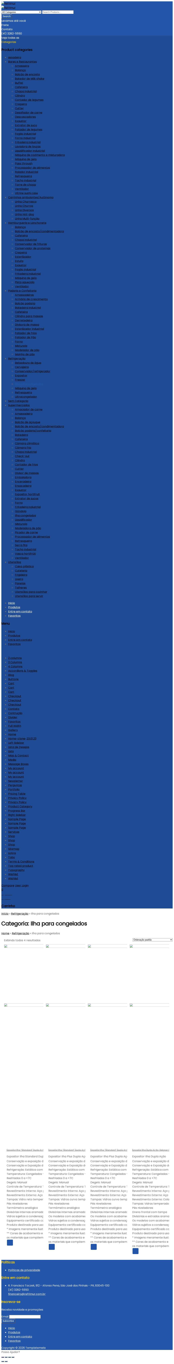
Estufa (19, 261)
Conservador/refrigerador (32, 371)
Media (12, 760)
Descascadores (25, 117)
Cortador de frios (26, 465)
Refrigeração (16, 359)
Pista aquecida (24, 282)
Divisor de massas (27, 473)
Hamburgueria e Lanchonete (27, 223)
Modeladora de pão (28, 528)
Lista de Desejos (18, 747)
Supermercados (19, 405)
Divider (12, 717)
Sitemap (13, 849)
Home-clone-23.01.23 (22, 739)
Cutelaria (21, 571)
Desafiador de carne (28, 113)
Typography (16, 870)
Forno (19, 342)
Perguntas (15, 785)
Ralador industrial (26, 172)
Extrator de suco (26, 125)
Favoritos (14, 616)
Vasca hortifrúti (25, 554)
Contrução (15, 713)
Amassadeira (23, 414)
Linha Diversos (24, 210)
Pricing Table (16, 794)
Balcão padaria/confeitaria (33, 431)
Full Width (14, 726)
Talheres (21, 588)
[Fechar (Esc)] (2, 1357)
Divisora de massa (27, 325)
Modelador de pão (27, 350)
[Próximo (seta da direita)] (6, 1361)
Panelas (20, 583)
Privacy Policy (17, 798)
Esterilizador (23, 257)
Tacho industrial (25, 180)
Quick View (23, 1243)
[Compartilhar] (6, 1357)
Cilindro (20, 96)
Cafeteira (21, 87)
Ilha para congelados (29, 384)
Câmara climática (27, 443)
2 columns (15, 658)
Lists (11, 751)
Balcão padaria (25, 303)
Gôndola (20, 511)
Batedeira (21, 435)
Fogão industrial (25, 134)
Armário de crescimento (31, 299)
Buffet (19, 83)
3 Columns (15, 662)
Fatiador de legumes (28, 129)
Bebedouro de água (28, 363)
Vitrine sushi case (26, 193)
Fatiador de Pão (25, 337)
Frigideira (21, 575)
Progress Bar (16, 811)
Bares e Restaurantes (22, 62)
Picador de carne (26, 532)
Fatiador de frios (26, 333)
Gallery (13, 730)
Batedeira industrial (28, 308)
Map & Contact (18, 755)
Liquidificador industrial (30, 151)
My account (16, 768)
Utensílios (14, 562)
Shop (11, 836)
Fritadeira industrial (28, 142)
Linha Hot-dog (24, 214)
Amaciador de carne (28, 409)
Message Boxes (18, 764)
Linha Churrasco (26, 202)
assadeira (14, 57)
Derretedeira (23, 320)
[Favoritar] (30, 1243)
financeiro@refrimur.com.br (27, 1294)
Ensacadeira (23, 486)
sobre (12, 853)
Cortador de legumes (29, 100)
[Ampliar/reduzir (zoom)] (13, 1357)
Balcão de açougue (27, 422)
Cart (11, 683)
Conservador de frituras (31, 244)
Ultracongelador (26, 397)
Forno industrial (25, 138)
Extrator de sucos (26, 498)
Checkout (14, 696)
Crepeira (21, 104)
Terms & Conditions (21, 862)
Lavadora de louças (28, 146)
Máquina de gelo (26, 159)
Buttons (13, 679)
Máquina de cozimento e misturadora (40, 155)
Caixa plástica (24, 566)
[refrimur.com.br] (8, 3)
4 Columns (15, 666)
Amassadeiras (24, 295)
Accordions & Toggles (22, 671)
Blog (11, 675)
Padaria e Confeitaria (22, 291)
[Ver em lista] (51, 941)
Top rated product (20, 866)
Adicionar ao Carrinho (17, 1243)
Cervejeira (22, 367)
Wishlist (13, 874)
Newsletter (15, 781)
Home (12, 734)
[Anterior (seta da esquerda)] (2, 1361)
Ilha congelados (25, 515)
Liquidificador (23, 520)
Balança (20, 70)
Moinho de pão (25, 354)
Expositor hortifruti (27, 494)
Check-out (22, 456)
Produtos (14, 607)
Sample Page (17, 819)
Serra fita (21, 545)
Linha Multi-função (27, 219)
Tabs (11, 857)
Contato (13, 709)
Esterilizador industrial (29, 329)
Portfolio (14, 789)
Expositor (21, 375)
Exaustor (21, 121)
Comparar (36, 1243)
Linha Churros (24, 206)
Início (4, 914)
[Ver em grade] (45, 941)
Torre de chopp (25, 185)
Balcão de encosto (27, 74)
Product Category (20, 806)
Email (4, 1317)
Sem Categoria (18, 401)
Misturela (21, 346)
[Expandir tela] (9, 1357)
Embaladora (23, 477)
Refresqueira (23, 176)
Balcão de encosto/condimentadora (39, 231)
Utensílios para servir (29, 596)
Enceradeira (23, 482)
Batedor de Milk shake (29, 79)
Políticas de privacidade (24, 1270)
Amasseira (22, 66)
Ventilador (22, 189)
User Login (22, 885)
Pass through (23, 163)
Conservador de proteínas (32, 248)
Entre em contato (20, 611)
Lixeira (19, 579)
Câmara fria (23, 448)
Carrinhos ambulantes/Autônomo (31, 197)
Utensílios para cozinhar (31, 592)
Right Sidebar (17, 815)
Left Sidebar (16, 743)
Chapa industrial (26, 91)
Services (13, 832)
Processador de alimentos (32, 168)
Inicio (11, 603)
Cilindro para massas (29, 316)
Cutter (19, 108)
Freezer (20, 380)
